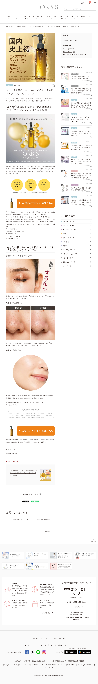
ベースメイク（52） (69, 226)
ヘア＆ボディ (44, 645)
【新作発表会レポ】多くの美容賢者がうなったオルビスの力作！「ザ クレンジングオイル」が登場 (23, 473)
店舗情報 (82, 16)
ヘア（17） (66, 242)
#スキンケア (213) (68, 49)
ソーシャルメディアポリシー (67, 665)
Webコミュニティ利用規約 (30, 665)
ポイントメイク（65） (69, 230)
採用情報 (27, 661)
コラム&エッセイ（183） (70, 254)
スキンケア (36, 16)
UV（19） (66, 234)
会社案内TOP (18, 661)
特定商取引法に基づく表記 (76, 661)
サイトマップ (49, 667)
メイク (43, 16)
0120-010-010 (80, 591)
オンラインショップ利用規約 (11, 665)
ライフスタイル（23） (69, 250)
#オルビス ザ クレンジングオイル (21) (74, 55)
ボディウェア (74, 16)
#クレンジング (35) (69, 52)
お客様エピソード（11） (68, 262)
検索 (65, 9)
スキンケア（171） (68, 221)
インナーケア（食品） (63, 17)
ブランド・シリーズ (26, 17)
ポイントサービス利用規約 (48, 665)
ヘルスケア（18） (66, 266)
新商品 (8, 16)
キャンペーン (16, 16)
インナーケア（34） (69, 238)
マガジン (89, 16)
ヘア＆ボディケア (51, 16)
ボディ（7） (66, 246)
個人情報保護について (59, 661)
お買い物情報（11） (69, 258)
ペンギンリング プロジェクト (86, 665)
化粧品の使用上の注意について (41, 661)
